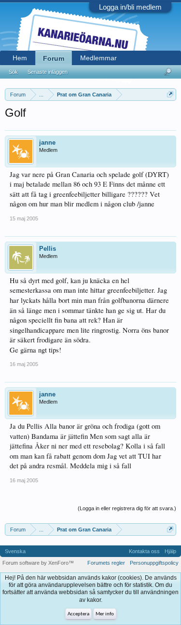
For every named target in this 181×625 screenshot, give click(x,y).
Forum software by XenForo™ (38, 563)
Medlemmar (98, 58)
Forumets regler (106, 563)
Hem (20, 58)
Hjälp (170, 551)
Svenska (15, 551)
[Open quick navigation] (170, 94)
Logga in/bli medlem (130, 7)
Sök (13, 72)
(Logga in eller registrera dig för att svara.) (127, 508)
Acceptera (78, 614)
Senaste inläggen (48, 72)
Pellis (47, 248)
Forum (53, 58)
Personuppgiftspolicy (154, 563)
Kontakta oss (144, 551)
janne (47, 142)
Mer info (105, 614)
